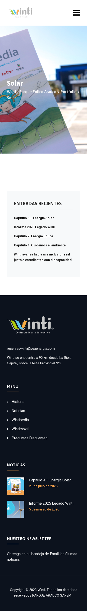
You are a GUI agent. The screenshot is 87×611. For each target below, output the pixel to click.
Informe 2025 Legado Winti (34, 227)
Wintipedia (20, 420)
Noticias (18, 411)
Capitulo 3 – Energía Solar (34, 218)
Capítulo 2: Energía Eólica (33, 236)
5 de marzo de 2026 (44, 509)
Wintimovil (20, 429)
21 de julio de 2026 (43, 486)
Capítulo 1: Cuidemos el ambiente (40, 245)
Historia (18, 402)
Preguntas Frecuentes (30, 438)
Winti (41, 590)
